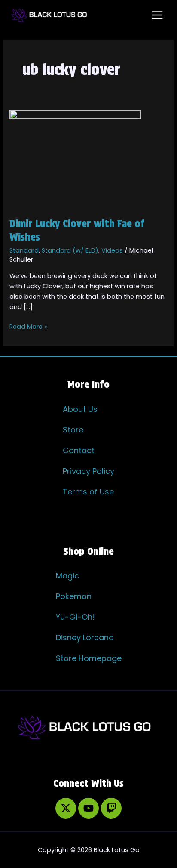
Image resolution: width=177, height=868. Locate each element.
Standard (24, 250)
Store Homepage (89, 658)
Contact (79, 450)
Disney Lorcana (85, 637)
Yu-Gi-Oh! (75, 617)
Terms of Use (88, 491)
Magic (67, 575)
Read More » (28, 326)
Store (73, 429)
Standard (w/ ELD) (70, 250)
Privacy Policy (88, 471)
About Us (80, 409)
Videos (112, 250)
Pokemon (74, 596)
